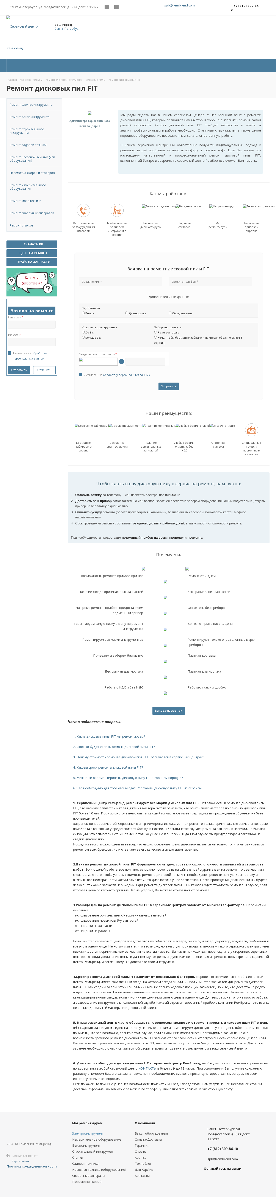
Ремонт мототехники (25, 201)
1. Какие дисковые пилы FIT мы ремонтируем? (109, 736)
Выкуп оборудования (151, 1133)
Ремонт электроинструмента (31, 104)
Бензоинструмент (86, 1145)
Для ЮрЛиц (144, 1169)
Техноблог (143, 1163)
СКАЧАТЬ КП (33, 244)
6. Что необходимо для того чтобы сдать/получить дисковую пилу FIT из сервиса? (137, 788)
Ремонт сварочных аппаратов (32, 213)
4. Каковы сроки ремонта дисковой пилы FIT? (108, 767)
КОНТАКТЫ (147, 1068)
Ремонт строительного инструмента (27, 131)
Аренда (140, 1157)
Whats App (126, 7)
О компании (145, 1123)
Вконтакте (106, 7)
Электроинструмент (88, 1133)
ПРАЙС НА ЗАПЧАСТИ (33, 262)
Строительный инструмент (93, 1151)
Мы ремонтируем (87, 1123)
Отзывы (141, 1151)
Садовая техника (85, 1163)
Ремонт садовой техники (28, 145)
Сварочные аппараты (88, 1175)
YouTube (116, 7)
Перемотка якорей (87, 1181)
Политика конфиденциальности (31, 1166)
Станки (77, 1157)
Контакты (142, 1175)
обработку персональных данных (126, 375)
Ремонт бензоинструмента (30, 117)
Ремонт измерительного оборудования (28, 187)
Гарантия (142, 1145)
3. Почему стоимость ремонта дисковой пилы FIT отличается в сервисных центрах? (138, 757)
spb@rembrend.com (179, 5)
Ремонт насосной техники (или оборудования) (32, 159)
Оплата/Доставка (148, 1139)
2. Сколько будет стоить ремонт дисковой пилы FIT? (114, 746)
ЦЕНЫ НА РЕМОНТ (33, 253)
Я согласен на (117, 375)
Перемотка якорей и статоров (32, 173)
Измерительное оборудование (96, 1139)
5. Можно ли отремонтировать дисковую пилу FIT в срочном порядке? (128, 777)
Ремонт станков (22, 225)
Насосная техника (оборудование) (99, 1169)
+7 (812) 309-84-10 (244, 7)
